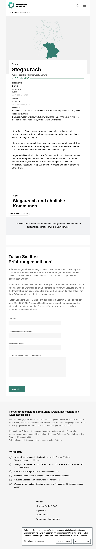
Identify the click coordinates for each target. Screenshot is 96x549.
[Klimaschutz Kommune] (18, 5)
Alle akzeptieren (82, 541)
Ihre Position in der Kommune (20, 331)
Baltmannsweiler (19, 161)
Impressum (41, 510)
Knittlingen (67, 161)
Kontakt (39, 502)
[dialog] (57, 536)
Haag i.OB (56, 161)
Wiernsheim (73, 165)
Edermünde (45, 161)
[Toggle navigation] (84, 5)
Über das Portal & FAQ (46, 506)
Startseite (13, 12)
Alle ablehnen (64, 541)
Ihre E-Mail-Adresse (16, 343)
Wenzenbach (57, 165)
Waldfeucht (44, 165)
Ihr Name (12, 319)
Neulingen (16, 165)
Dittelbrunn (33, 161)
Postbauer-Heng (30, 165)
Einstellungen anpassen (34, 541)
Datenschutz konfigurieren (48, 519)
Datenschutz (42, 515)
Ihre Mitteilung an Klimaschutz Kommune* (25, 356)
